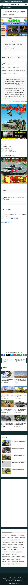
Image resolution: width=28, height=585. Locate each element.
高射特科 (17, 564)
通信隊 (9, 561)
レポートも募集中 (11, 48)
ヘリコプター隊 (5, 535)
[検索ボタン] (26, 4)
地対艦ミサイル (5, 540)
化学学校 (17, 537)
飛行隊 (12, 564)
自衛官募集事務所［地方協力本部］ (9, 578)
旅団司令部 (9, 547)
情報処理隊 (10, 544)
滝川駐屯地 (7, 140)
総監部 (13, 556)
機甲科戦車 (21, 547)
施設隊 (3, 547)
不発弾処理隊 (13, 535)
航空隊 (23, 556)
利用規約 (24, 578)
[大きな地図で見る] (19, 197)
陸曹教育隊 (21, 561)
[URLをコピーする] (25, 355)
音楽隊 (8, 564)
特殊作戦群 (12, 552)
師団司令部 (21, 542)
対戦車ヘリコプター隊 (14, 540)
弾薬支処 (4, 544)
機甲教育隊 (15, 547)
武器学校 (4, 549)
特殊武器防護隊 (19, 552)
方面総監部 (21, 544)
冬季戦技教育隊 (10, 537)
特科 (3, 554)
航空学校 (18, 556)
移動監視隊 (8, 554)
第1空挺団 (14, 554)
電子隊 (3, 564)
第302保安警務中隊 (6, 556)
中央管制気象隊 (21, 535)
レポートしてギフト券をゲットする (9, 218)
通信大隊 (4, 561)
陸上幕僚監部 (15, 561)
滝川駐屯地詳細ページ (6, 222)
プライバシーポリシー (10, 580)
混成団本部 (16, 549)
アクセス (7, 46)
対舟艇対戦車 (14, 542)
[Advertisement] (14, 283)
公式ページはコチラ (13, 73)
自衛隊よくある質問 (17, 577)
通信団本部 (18, 559)
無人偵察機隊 (5, 552)
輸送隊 (12, 559)
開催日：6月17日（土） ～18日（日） (13, 44)
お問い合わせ (9, 577)
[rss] (15, 574)
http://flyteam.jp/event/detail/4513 (19, 101)
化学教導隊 (22, 537)
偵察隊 (3, 537)
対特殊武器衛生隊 (6, 542)
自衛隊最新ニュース (18, 580)
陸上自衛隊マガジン (14, 4)
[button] (3, 355)
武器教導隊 (10, 549)
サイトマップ (19, 578)
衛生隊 (3, 559)
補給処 (8, 559)
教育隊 (15, 544)
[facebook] (13, 574)
